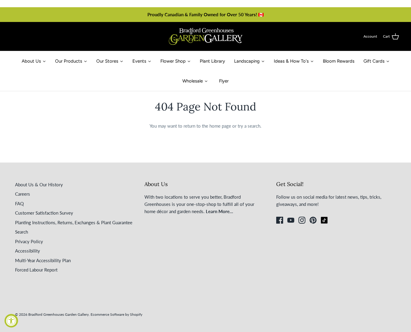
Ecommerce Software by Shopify (116, 314)
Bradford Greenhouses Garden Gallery (58, 314)
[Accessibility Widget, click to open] (11, 320)
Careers (22, 194)
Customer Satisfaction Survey (44, 213)
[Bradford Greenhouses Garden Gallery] (206, 36)
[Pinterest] (313, 220)
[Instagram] (301, 220)
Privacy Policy (29, 241)
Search (21, 231)
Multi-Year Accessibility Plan (43, 260)
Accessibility (27, 250)
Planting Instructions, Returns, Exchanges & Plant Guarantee (73, 222)
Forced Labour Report (36, 269)
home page (220, 126)
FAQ (19, 203)
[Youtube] (290, 220)
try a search (249, 126)
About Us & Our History (39, 184)
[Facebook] (279, 220)
